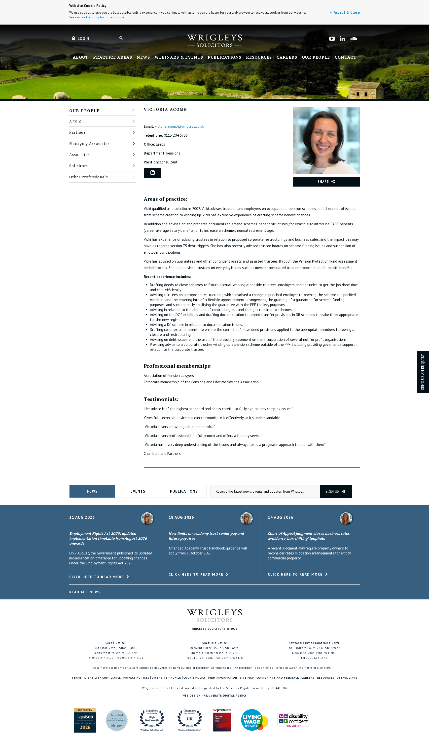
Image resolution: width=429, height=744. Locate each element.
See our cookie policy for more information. (99, 17)
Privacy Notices (136, 677)
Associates (79, 154)
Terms (77, 677)
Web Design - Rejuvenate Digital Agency (214, 695)
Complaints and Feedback (277, 677)
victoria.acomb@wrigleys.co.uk (179, 126)
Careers (287, 57)
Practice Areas (112, 57)
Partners (77, 132)
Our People (316, 57)
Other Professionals (88, 176)
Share (323, 181)
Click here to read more (96, 577)
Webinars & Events (179, 57)
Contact (346, 57)
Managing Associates (89, 143)
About (80, 57)
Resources (259, 57)
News (143, 57)
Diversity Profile (166, 677)
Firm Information (222, 677)
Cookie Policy (194, 677)
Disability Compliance (102, 677)
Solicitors (78, 165)
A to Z (75, 120)
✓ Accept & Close (345, 12)
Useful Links (347, 677)
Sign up (332, 491)
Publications (224, 57)
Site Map (247, 677)
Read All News (85, 592)
